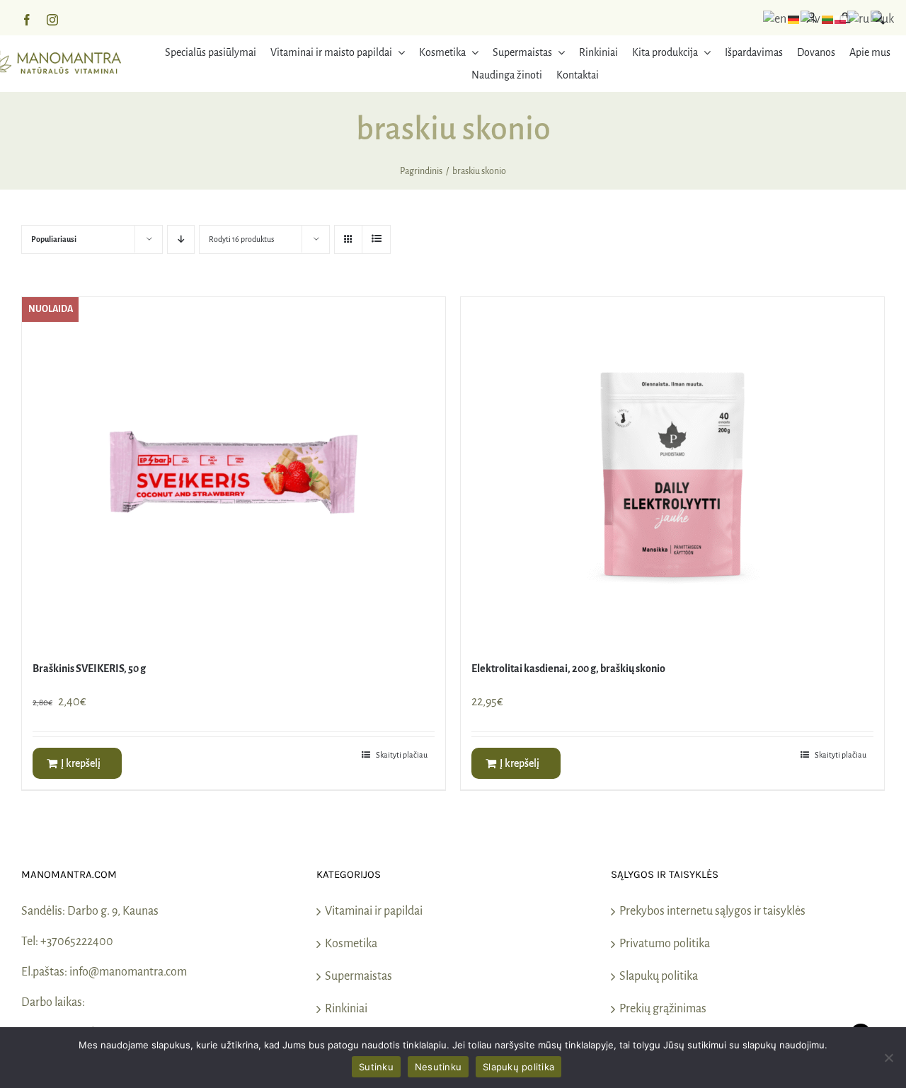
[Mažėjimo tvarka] (181, 239)
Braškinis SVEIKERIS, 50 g (89, 668)
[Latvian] (811, 19)
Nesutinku (438, 1066)
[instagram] (52, 19)
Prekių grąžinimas (662, 1008)
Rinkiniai (346, 1008)
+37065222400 (76, 941)
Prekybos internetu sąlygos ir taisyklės (712, 911)
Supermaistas (358, 976)
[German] (794, 19)
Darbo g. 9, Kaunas (113, 911)
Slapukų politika (658, 976)
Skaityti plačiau (402, 755)
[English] (775, 19)
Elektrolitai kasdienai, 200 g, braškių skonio (568, 668)
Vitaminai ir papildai (374, 911)
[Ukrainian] (883, 19)
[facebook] (27, 19)
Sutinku (376, 1066)
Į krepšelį (81, 763)
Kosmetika (351, 943)
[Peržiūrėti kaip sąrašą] (376, 239)
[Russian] (859, 19)
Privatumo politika (664, 943)
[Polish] (841, 19)
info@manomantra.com (128, 972)
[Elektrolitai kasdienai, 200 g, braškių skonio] (672, 474)
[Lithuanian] (828, 19)
